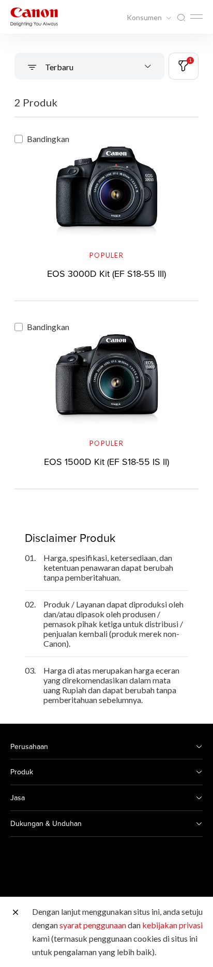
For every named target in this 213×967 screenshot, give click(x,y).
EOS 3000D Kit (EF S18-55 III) (106, 273)
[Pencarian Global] (181, 17)
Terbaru (58, 67)
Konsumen (145, 17)
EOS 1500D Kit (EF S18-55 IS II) (106, 461)
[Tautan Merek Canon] (34, 16)
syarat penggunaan (92, 925)
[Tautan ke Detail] (106, 207)
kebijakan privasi (172, 925)
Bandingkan (48, 139)
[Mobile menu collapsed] (196, 16)
